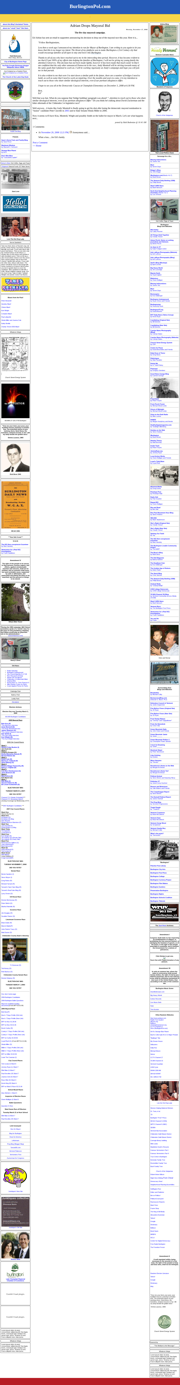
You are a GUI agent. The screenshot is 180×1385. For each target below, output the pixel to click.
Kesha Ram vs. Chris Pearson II (18, 682)
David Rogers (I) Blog (8, 827)
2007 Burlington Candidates (12, 806)
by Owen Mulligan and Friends (160, 457)
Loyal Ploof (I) (6, 832)
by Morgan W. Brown (162, 766)
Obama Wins (11, 681)
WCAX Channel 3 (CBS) (158, 1121)
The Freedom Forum (157, 1247)
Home (26, 24)
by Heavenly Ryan (156, 305)
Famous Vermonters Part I (159, 1150)
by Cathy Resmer (156, 230)
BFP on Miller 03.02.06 (9, 1054)
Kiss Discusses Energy (15, 676)
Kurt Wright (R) (6, 836)
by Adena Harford (157, 558)
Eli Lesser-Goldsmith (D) (10, 784)
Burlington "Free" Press (158, 1118)
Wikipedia (10, 67)
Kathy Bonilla (5, 323)
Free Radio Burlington (157, 1244)
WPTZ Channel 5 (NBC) (158, 1124)
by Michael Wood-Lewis (158, 405)
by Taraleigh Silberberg (161, 425)
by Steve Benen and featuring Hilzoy (162, 777)
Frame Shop (154, 1208)
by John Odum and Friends (159, 730)
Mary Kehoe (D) (7, 776)
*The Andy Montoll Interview (10, 728)
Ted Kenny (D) (6, 968)
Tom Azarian (154, 1009)
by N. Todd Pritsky (156, 364)
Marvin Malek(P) (7, 926)
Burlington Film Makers (159, 883)
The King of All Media (157, 1211)
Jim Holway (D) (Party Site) (10, 839)
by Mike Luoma (159, 415)
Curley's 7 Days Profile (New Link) (13, 1034)
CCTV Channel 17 (156, 1026)
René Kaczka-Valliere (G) (10, 843)
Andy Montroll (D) (7, 849)
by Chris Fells (157, 725)
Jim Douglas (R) (7, 913)
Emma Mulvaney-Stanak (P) (11, 754)
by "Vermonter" (157, 834)
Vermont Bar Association (158, 1131)
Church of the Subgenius (164, 115)
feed (18, 28)
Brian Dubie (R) (6, 923)
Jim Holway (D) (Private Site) (11, 837)
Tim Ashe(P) (5, 831)
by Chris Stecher (156, 574)
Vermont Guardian (156, 1064)
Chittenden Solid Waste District (160, 1134)
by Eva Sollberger (156, 295)
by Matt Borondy (156, 441)
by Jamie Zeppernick (161, 704)
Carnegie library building (158, 1140)
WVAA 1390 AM (155, 1070)
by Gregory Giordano (157, 369)
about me (6, 28)
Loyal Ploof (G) (6, 1041)
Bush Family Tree (156, 1166)
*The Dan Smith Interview (10, 735)
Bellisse (153, 1023)
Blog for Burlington (15, 1133)
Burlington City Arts (157, 869)
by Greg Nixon (157, 354)
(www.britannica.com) (15, 635)
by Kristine (155, 756)
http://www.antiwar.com (158, 1018)
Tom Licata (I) (6, 851)
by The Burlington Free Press (160, 607)
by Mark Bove (156, 553)
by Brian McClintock (157, 813)
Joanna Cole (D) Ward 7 (9, 1077)
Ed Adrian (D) (6, 817)
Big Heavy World (156, 995)
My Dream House (156, 1041)
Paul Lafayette (6, 317)
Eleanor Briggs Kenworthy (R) (12, 766)
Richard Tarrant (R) (8, 884)
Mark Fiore (154, 1205)
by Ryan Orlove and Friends (160, 300)
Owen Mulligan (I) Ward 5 (10, 1099)
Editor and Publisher (157, 1192)
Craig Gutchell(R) (7, 858)
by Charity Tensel (159, 235)
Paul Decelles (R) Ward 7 (10, 1073)
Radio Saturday (12, 671)
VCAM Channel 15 (156, 1061)
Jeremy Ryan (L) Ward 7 (9, 1067)
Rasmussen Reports (157, 1202)
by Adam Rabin (160, 569)
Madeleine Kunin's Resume (159, 1147)
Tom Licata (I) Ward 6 (8, 1064)
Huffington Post (155, 1189)
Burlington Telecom (157, 901)
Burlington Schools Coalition (161, 897)
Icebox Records (155, 999)
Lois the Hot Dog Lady (164, 1103)
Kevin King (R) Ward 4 (9, 1083)
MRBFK (153, 1234)
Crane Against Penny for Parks (17, 686)
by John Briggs (155, 171)
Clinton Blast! (5, 307)
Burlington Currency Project (160, 880)
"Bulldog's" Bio (155, 1038)
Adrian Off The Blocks (14, 677)
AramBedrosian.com (157, 992)
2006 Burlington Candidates (10, 997)
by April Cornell (158, 263)
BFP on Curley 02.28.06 (9, 1038)
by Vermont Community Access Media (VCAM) (163, 596)
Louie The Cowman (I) (9, 1057)
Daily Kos (153, 1048)
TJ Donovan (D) (15, 965)
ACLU (152, 1237)
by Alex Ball (155, 508)
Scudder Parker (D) (8, 916)
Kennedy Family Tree (157, 1160)
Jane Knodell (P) (7, 826)
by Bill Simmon (160, 321)
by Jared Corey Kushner (158, 782)
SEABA (152, 1127)
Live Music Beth (155, 1002)
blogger (26, 65)
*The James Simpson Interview (12, 732)
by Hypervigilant (155, 274)
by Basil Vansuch (157, 186)
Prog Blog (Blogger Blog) (15, 1144)
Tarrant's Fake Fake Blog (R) (11, 887)
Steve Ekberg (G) (7, 762)
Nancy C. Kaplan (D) (8, 767)
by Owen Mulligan (156, 279)
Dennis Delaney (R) (8, 978)
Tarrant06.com (16, 1147)
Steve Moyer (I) (6, 877)
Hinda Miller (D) (6, 1044)
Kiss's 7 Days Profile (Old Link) (12, 1015)
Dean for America (15, 1137)
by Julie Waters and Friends (160, 787)
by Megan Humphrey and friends (161, 420)
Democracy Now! (156, 1181)
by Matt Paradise (156, 359)
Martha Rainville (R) (8, 906)
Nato (152, 1006)
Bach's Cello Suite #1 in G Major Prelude (164, 1035)
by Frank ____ (155, 619)
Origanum (5, 166)
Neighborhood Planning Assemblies (162, 1184)
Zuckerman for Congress (15, 1158)
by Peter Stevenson (157, 751)
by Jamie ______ (158, 735)
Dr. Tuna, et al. (155, 1111)
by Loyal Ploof (157, 462)
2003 (67, 111)
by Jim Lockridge (156, 268)
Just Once (162, 925)
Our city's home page (8, 994)
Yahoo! (17, 67)
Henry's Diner (5, 163)
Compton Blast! (6, 314)
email (13, 28)
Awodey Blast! (6, 304)
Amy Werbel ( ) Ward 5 (9, 1093)
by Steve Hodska (157, 431)
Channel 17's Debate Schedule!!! (12, 797)
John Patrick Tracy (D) (9, 929)
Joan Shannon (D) (8, 772)
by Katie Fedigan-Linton (158, 248)
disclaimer (19, 24)
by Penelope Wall (156, 492)
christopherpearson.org (158, 1025)
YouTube (5, 65)
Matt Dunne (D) (6, 932)
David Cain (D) (6, 759)
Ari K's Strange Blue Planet (159, 1031)
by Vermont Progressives (159, 803)
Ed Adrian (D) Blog (7, 819)
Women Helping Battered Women (161, 1108)
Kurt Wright (5, 310)
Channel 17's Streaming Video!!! (12, 799)
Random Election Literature (159, 1273)
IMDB (22, 67)
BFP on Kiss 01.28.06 (8, 1022)
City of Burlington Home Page (15, 61)
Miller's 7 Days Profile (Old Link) (12, 1047)
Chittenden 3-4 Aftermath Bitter (17, 679)
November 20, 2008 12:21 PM (54, 132)
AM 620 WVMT (155, 1074)
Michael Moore (155, 1051)
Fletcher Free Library (158, 866)
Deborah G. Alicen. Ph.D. (158, 698)
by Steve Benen (159, 792)
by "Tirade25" (155, 808)
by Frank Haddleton (11, 551)
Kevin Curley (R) (7, 1028)
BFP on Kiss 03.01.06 (8, 1025)
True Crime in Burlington (158, 1157)
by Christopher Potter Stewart (160, 740)
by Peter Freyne (156, 399)
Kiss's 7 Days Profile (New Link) (12, 1018)
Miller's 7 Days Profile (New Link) (12, 1051)
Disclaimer (15, 702)
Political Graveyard (156, 1199)
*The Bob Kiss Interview (9, 725)
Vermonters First (15, 1154)
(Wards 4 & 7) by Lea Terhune (163, 192)
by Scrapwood (158, 824)
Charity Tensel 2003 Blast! (10, 327)
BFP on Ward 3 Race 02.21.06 (11, 1086)
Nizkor (152, 1054)
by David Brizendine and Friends (161, 348)
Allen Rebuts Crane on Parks (17, 684)
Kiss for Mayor (16, 1129)
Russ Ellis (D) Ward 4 (8, 1080)
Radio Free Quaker (157, 1020)
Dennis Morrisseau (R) (9, 900)
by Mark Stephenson (157, 518)
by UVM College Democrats (159, 590)
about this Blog (8, 24)
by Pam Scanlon (156, 498)
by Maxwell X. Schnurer (9, 146)
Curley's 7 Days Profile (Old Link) (12, 1031)
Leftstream (15, 1140)
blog (151, 1286)
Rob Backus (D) (7, 971)
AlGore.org (154, 1021)
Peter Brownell (6, 301)
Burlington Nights (157, 894)
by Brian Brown (155, 436)
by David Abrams (156, 310)
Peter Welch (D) (6, 903)
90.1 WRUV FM (155, 1077)
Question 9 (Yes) (7, 1106)
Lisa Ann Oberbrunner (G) (11, 771)
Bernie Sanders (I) (7, 874)
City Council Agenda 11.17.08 (17, 674)
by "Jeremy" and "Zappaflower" (161, 719)
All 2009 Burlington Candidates (15, 717)
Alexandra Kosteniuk (157, 1215)
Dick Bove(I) (5, 821)
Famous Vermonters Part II (159, 1153)
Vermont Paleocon (15, 1151)
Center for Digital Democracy (160, 1241)
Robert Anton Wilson (157, 1174)
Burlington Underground (15, 672)
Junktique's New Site (15, 1191)
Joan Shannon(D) (7, 844)
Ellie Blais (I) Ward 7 (8, 1070)
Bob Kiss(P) (5, 1012)
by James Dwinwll (160, 798)
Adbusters (154, 1044)
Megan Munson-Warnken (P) (11, 822)
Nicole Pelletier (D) (8, 756)
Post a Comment (40, 142)
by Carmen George (159, 374)
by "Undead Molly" (156, 584)
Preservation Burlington (159, 890)
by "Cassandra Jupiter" (9, 156)
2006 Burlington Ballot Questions (12, 1000)
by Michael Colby (156, 693)
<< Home (37, 145)
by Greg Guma (156, 487)
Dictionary (19, 65)
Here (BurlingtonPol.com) (159, 1028)
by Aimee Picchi (162, 241)
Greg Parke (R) (6, 880)
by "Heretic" (155, 761)
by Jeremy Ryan (156, 452)
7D (151, 1114)
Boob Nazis (154, 1231)
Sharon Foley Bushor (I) (10, 747)
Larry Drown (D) (7, 893)
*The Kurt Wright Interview (10, 739)
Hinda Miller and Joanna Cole (11, 320)
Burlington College (157, 876)
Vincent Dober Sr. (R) (9, 783)
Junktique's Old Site (15, 1227)
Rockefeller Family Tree (158, 1163)
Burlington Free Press (158, 873)
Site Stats (24, 28)
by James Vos (158, 160)
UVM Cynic (154, 1067)
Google (12, 65)
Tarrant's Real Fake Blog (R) (11, 890)
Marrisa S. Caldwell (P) (9, 761)
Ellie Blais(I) (5, 854)
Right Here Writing (161, 1178)
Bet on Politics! (155, 1195)
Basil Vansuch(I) (7, 846)
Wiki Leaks (154, 1144)
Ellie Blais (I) (6, 781)
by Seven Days (155, 165)
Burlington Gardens (157, 887)
